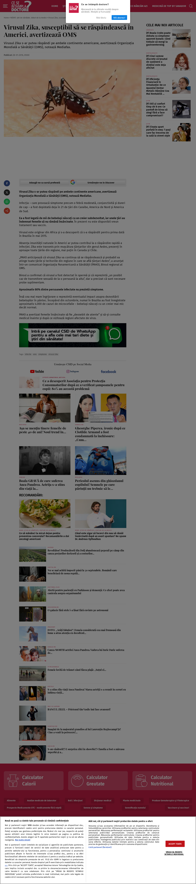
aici (6, 865)
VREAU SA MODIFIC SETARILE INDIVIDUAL (174, 853)
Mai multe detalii (22, 840)
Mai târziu (101, 17)
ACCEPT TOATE (175, 844)
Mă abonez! (119, 17)
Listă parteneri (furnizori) (100, 847)
